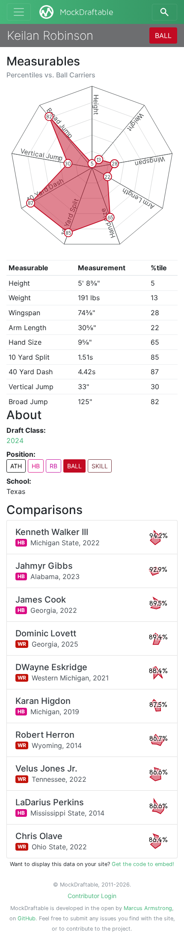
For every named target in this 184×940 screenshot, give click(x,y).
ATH (16, 466)
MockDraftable (86, 12)
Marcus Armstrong (148, 908)
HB (36, 466)
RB (53, 466)
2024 (15, 440)
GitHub (27, 918)
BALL (163, 35)
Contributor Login (92, 895)
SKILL (100, 466)
